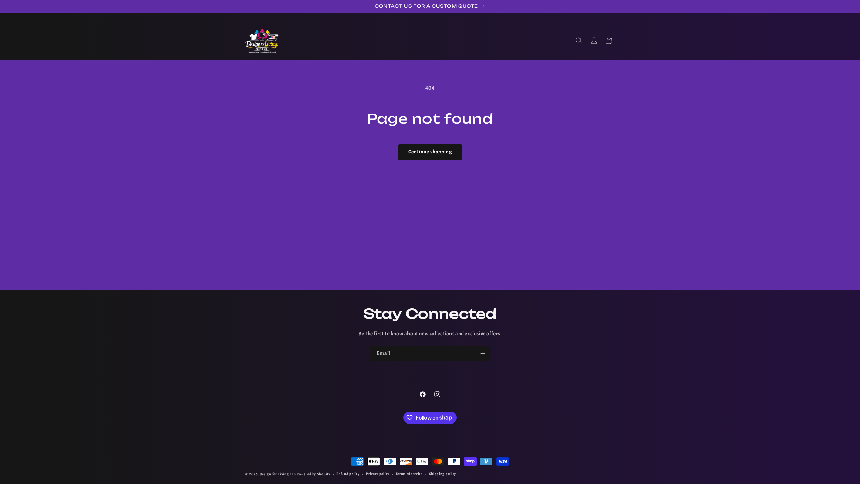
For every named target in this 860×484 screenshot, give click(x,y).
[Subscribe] (482, 353)
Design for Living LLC (278, 474)
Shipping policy (442, 473)
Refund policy (347, 473)
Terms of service (409, 473)
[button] (579, 40)
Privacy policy (377, 473)
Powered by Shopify (313, 474)
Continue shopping (430, 152)
